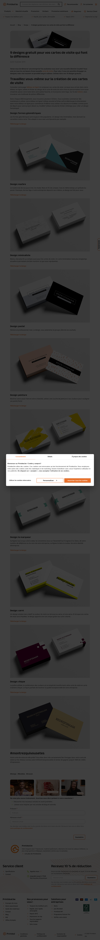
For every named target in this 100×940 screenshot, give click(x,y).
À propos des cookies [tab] (79, 456)
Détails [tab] (50, 456)
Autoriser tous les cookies (78, 480)
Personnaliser (48, 480)
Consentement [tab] (21, 456)
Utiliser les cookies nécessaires (20, 480)
